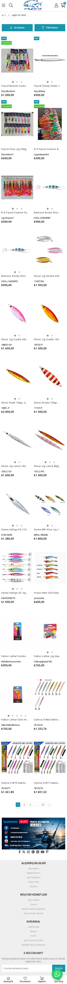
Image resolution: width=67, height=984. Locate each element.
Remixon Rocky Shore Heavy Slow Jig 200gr (47, 212)
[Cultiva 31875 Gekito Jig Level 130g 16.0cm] (17, 758)
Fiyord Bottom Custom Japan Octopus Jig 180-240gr (15, 86)
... (37, 804)
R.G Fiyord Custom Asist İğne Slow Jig (47, 149)
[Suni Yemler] (8, 15)
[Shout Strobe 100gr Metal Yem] (50, 377)
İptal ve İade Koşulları (33, 940)
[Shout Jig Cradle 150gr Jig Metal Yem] (50, 314)
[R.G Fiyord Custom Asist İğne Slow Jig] (50, 124)
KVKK (33, 936)
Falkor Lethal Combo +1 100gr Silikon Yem (15, 656)
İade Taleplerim (33, 877)
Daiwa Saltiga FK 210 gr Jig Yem (15, 529)
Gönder (59, 968)
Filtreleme (52, 27)
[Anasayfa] (5, 15)
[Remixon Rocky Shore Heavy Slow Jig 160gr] (17, 251)
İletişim (33, 931)
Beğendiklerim (33, 873)
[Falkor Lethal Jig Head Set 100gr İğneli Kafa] (50, 631)
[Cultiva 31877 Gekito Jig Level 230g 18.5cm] (50, 758)
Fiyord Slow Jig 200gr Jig (15, 149)
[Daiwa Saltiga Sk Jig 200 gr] (17, 568)
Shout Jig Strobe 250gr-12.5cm (47, 276)
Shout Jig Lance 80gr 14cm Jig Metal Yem (47, 466)
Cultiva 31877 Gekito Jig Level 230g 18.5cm (47, 783)
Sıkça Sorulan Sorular (33, 913)
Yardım (33, 904)
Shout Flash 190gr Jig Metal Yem (15, 402)
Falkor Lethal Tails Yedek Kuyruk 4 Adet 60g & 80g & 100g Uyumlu (15, 719)
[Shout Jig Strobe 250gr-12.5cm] (50, 251)
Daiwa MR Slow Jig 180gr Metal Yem (47, 529)
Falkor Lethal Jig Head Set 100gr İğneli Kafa (47, 656)
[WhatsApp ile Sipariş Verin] (57, 974)
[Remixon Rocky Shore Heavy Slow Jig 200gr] (50, 187)
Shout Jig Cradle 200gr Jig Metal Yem (15, 339)
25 (43, 804)
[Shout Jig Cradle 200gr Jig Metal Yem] (17, 314)
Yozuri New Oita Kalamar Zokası (47, 592)
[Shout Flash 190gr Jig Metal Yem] (17, 377)
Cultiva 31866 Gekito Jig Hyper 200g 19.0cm (47, 719)
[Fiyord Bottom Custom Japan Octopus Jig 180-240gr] (17, 61)
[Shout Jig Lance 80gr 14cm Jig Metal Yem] (50, 441)
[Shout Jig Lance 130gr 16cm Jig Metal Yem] (17, 441)
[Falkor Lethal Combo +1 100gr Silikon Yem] (17, 631)
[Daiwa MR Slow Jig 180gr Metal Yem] (50, 504)
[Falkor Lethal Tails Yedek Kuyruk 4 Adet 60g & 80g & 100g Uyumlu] (17, 694)
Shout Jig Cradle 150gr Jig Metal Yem (47, 339)
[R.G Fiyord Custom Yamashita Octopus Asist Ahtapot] (17, 187)
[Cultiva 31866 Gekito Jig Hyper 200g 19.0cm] (50, 694)
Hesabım (33, 886)
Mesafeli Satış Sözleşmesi (33, 945)
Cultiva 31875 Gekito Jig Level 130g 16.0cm (15, 783)
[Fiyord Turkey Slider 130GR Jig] (50, 61)
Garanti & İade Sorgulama (33, 909)
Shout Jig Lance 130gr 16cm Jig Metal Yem (15, 466)
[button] (13, 82)
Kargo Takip (33, 882)
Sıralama (19, 27)
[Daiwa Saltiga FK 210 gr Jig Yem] (17, 504)
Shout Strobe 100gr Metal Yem (47, 402)
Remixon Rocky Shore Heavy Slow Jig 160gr (15, 276)
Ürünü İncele (24, 66)
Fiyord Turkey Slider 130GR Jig (47, 86)
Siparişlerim (33, 868)
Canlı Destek (33, 900)
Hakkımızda (33, 927)
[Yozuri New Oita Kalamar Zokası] (50, 568)
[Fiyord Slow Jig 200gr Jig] (17, 124)
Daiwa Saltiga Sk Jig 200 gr (15, 592)
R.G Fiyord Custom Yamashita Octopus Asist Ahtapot (15, 212)
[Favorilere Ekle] (17, 66)
